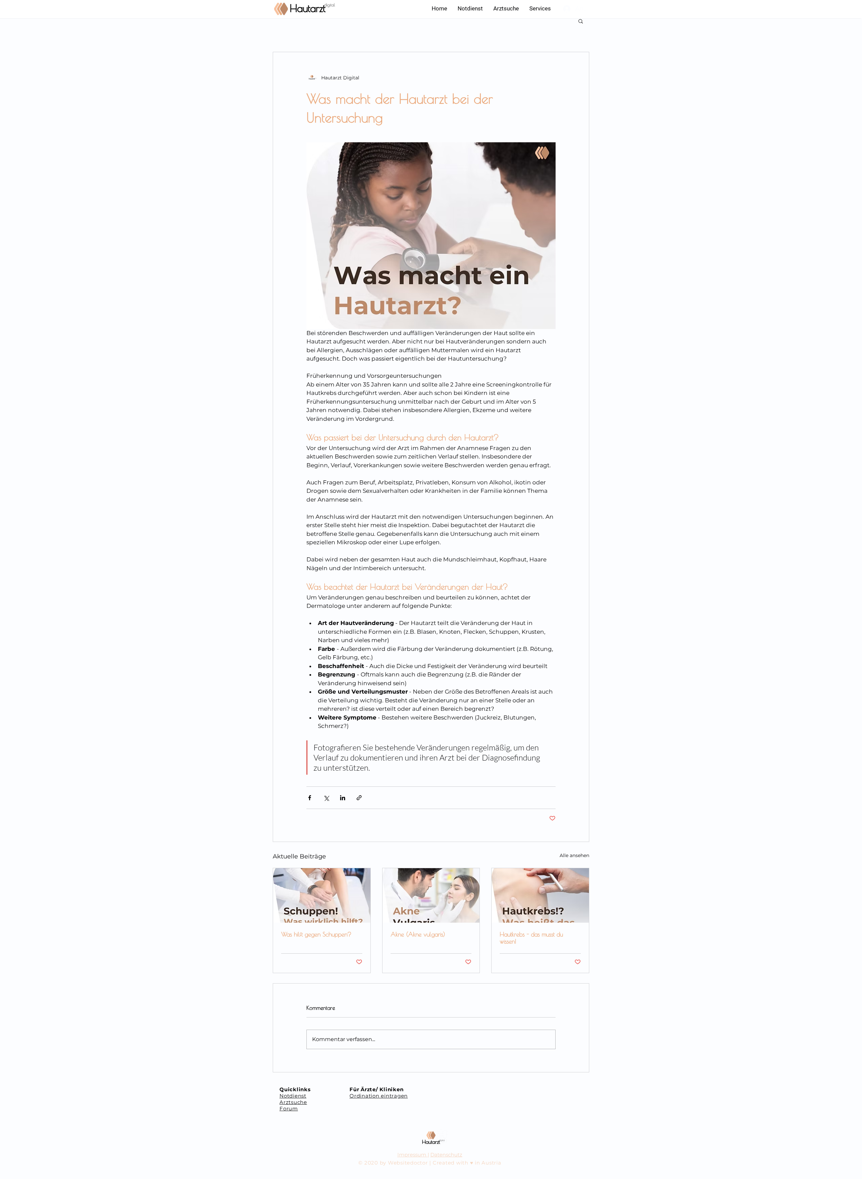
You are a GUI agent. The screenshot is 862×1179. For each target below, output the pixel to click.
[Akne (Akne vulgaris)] (431, 895)
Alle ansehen (574, 855)
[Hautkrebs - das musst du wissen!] (540, 895)
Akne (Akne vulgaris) (418, 934)
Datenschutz (446, 1154)
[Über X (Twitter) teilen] (326, 798)
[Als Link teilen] (359, 798)
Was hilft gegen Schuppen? (316, 934)
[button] (540, 8)
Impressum (412, 1154)
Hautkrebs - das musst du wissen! (531, 938)
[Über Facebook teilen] (309, 798)
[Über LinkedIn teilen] (342, 798)
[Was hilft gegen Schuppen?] (321, 895)
